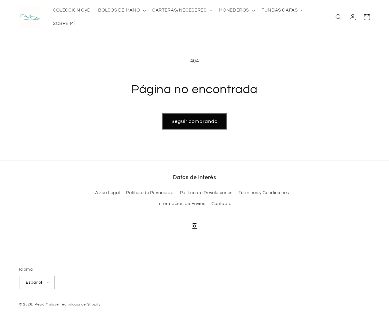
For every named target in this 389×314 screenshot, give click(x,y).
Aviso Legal (107, 193)
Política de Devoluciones (206, 193)
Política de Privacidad (150, 193)
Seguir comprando (194, 121)
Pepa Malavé (47, 304)
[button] (122, 10)
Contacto (222, 203)
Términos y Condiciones (264, 193)
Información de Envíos (181, 203)
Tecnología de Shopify (80, 304)
